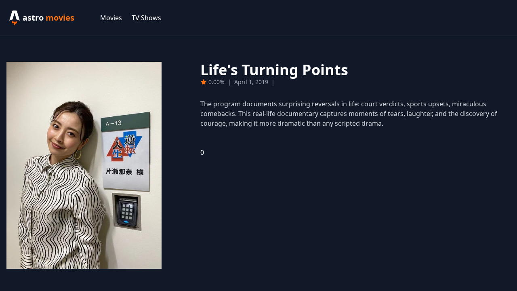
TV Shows (146, 17)
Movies (111, 17)
